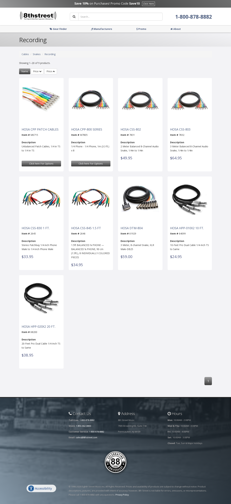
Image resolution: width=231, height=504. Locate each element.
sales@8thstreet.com (86, 437)
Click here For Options (41, 163)
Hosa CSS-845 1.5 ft (86, 228)
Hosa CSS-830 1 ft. (36, 228)
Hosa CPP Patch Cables (40, 129)
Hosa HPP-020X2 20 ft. (38, 326)
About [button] (177, 29)
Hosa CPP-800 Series (86, 129)
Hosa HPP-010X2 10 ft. (187, 228)
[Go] (74, 17)
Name (24, 71)
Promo (142, 29)
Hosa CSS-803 (180, 129)
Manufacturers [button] (102, 29)
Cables (25, 54)
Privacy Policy (122, 494)
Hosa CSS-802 (131, 129)
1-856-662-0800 (83, 425)
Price (36, 71)
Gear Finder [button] (59, 29)
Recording (49, 54)
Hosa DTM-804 (132, 228)
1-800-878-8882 (193, 16)
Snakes (37, 54)
